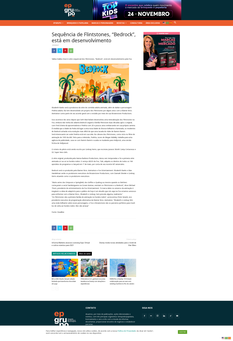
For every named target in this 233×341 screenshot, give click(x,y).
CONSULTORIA (136, 23)
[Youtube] (177, 316)
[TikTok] (170, 316)
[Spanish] (170, 23)
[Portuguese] (167, 23)
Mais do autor (85, 254)
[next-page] (57, 288)
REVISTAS (121, 23)
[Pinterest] (65, 50)
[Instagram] (157, 315)
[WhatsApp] (70, 50)
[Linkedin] (164, 316)
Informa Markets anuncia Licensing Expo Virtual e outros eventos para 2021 (71, 244)
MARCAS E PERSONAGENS (102, 23)
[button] (175, 23)
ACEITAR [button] (182, 332)
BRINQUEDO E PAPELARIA (77, 23)
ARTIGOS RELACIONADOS (64, 254)
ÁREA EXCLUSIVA (153, 23)
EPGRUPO (57, 23)
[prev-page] (53, 288)
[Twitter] (59, 50)
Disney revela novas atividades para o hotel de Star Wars (117, 244)
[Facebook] (54, 50)
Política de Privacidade (127, 331)
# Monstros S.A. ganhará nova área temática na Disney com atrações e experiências (93, 281)
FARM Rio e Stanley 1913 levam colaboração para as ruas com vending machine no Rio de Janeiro (122, 281)
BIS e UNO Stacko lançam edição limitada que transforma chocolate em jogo (64, 281)
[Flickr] (151, 316)
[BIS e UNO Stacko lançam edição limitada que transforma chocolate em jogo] (65, 268)
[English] (164, 23)
